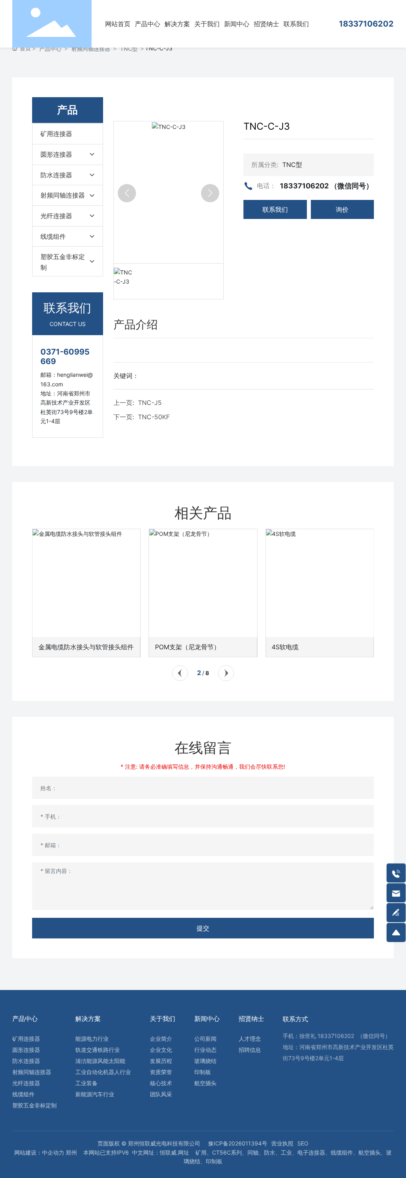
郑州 (71, 1152)
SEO (302, 1143)
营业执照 (282, 1143)
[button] (180, 673)
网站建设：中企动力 (39, 1152)
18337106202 (366, 24)
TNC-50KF (154, 417)
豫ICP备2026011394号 (237, 1143)
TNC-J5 (150, 403)
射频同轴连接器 (90, 48)
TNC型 (129, 48)
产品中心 (50, 48)
